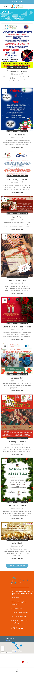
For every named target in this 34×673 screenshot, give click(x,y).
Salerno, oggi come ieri (17, 179)
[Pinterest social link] (17, 2)
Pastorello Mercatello (17, 506)
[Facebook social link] (12, 2)
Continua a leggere (17, 84)
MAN (15, 67)
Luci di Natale (17, 543)
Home (3, 16)
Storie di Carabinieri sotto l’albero (17, 327)
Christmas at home (17, 135)
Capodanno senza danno (17, 71)
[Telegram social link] (21, 2)
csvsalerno (16, 74)
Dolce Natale (17, 217)
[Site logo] (17, 6)
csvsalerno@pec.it (20, 616)
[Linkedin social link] (19, 2)
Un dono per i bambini (17, 442)
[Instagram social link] (16, 628)
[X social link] (14, 2)
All (8, 16)
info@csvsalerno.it (22, 612)
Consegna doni (17, 378)
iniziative (10, 67)
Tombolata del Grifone (17, 281)
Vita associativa (15, 16)
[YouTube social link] (19, 628)
